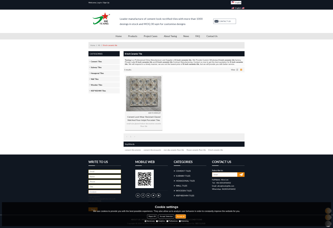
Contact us (211, 36)
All (99, 45)
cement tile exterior (133, 150)
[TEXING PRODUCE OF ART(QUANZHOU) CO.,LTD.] (102, 18)
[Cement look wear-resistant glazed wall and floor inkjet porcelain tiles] (143, 93)
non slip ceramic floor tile (174, 150)
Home (119, 36)
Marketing (184, 221)
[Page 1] (126, 137)
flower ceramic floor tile (196, 150)
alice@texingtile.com (225, 186)
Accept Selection (166, 216)
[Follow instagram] (158, 195)
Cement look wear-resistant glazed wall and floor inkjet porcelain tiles (143, 118)
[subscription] (241, 174)
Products (132, 36)
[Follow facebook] (143, 195)
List (237, 69)
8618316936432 (229, 189)
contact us (225, 21)
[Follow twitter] (153, 195)
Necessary (151, 221)
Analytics (161, 221)
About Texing (170, 36)
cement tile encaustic (152, 150)
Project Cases (150, 36)
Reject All (152, 216)
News (186, 36)
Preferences (173, 221)
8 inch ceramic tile (215, 150)
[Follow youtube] (138, 195)
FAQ (198, 36)
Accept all (180, 216)
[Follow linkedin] (148, 195)
